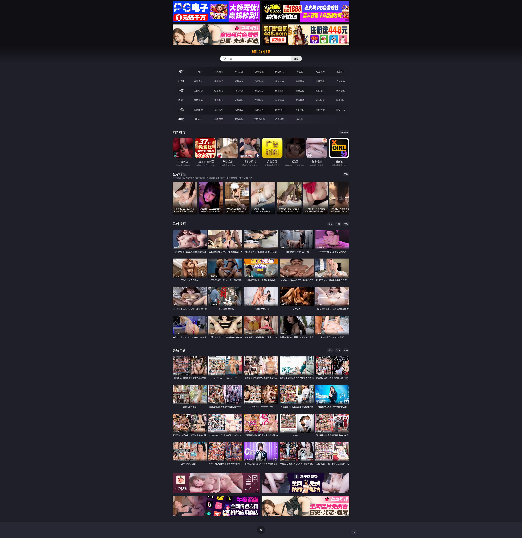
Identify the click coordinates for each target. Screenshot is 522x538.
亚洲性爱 (198, 90)
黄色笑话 (320, 109)
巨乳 (338, 224)
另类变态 (340, 90)
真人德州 (218, 71)
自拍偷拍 (218, 81)
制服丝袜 (279, 90)
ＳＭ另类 (340, 81)
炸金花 (300, 71)
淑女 (338, 350)
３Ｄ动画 (259, 81)
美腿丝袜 (279, 100)
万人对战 (239, 71)
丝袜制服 (300, 81)
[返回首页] (354, 532)
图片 (181, 100)
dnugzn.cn (261, 51)
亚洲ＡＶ (198, 81)
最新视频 (179, 224)
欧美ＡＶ (239, 81)
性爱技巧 (340, 109)
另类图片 (340, 100)
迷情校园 (279, 109)
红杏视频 (279, 119)
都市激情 (198, 109)
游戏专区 (259, 71)
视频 (181, 81)
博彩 (181, 71)
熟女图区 (320, 100)
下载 (346, 174)
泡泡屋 (300, 119)
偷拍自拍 (218, 90)
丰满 (330, 350)
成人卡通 (239, 90)
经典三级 (300, 90)
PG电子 (198, 71)
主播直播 (320, 81)
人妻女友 (239, 109)
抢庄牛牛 (340, 71)
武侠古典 (259, 109)
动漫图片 (259, 100)
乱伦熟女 (320, 90)
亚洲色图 (218, 100)
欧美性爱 (259, 90)
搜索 (296, 58)
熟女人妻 (279, 81)
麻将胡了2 (280, 71)
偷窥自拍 (198, 100)
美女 (330, 224)
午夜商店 (218, 119)
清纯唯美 (300, 100)
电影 (181, 90)
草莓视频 (239, 119)
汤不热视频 (259, 119)
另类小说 (300, 109)
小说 (181, 110)
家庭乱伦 (218, 109)
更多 (346, 224)
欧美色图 (239, 100)
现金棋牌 (320, 71)
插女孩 (198, 119)
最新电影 (179, 350)
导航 (181, 119)
